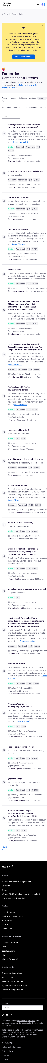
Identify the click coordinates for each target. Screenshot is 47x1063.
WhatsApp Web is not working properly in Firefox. (20, 705)
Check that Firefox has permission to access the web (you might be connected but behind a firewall (23, 552)
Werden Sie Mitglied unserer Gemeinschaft (21, 894)
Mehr (42, 107)
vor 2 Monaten (39, 513)
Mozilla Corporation (26, 1021)
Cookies (5, 1055)
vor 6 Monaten (31, 259)
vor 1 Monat (38, 608)
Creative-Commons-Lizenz (13, 1037)
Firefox (13, 155)
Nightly (5, 955)
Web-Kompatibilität (26, 155)
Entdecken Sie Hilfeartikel (13, 898)
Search (33, 4)
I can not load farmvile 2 (18, 430)
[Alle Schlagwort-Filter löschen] (3, 101)
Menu (38, 4)
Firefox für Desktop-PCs (12, 916)
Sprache (5, 1003)
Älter (4, 849)
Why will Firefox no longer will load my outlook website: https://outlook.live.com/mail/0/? (22, 813)
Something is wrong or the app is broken (25, 171)
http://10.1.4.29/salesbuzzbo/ (20, 523)
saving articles (14, 269)
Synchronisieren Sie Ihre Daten (15, 985)
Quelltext (6, 886)
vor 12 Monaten (38, 579)
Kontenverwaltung (26, 763)
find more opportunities (18, 197)
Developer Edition (10, 943)
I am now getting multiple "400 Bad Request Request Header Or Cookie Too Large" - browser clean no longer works (25, 347)
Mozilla (7, 866)
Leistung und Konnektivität (29, 414)
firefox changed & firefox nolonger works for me (19, 388)
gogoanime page (15, 779)
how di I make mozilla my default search (25, 459)
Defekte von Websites (27, 254)
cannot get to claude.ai (18, 229)
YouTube (7, 1015)
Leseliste (22, 288)
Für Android (7, 920)
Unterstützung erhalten (12, 990)
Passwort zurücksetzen (12, 981)
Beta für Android (9, 951)
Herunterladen (8, 912)
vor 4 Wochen (28, 449)
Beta (4, 947)
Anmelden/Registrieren (12, 973)
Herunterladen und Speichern (30, 795)
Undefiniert (23, 472)
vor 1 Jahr (36, 161)
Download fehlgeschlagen (29, 214)
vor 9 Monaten (36, 694)
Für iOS (5, 925)
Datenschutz (7, 1051)
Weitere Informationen (23, 57)
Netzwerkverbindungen (28, 573)
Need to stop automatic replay (21, 747)
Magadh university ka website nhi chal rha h (27, 589)
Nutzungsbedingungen (12, 1047)
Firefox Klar (7, 929)
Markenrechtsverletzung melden (16, 882)
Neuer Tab (23, 510)
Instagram (11, 1015)
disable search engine (17, 485)
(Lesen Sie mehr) (20, 142)
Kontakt (5, 1059)
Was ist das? (7, 977)
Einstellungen (24, 651)
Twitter (5, 890)
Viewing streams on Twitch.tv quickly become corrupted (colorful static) (24, 126)
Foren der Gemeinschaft (13, 14)
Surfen (21, 185)
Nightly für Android (10, 959)
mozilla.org (7, 1043)
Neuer (4, 847)
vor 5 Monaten (31, 841)
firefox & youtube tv (16, 664)
